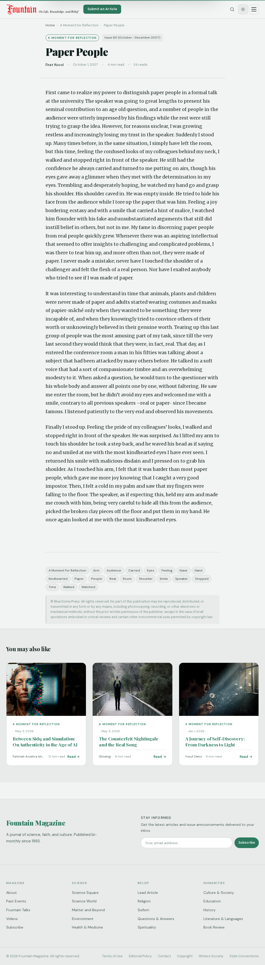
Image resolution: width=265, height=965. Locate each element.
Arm (96, 570)
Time (52, 587)
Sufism (143, 910)
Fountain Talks (18, 910)
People (96, 579)
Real (112, 579)
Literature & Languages (223, 918)
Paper (79, 579)
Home (50, 25)
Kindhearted (58, 579)
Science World (84, 901)
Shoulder (146, 579)
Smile (164, 579)
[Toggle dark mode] (243, 9)
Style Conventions (244, 956)
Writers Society (211, 956)
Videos (12, 918)
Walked (68, 587)
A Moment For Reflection (67, 570)
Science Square (85, 892)
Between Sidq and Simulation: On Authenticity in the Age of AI (45, 741)
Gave (183, 570)
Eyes (150, 570)
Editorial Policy (140, 956)
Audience (114, 570)
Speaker (181, 579)
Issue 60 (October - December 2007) (132, 38)
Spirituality (147, 927)
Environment (82, 918)
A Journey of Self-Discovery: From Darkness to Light (215, 741)
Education (212, 901)
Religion (144, 901)
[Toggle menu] (254, 9)
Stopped (202, 579)
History (209, 910)
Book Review (214, 927)
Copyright (185, 956)
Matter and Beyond (88, 910)
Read (71, 756)
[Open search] (232, 9)
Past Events (16, 901)
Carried (134, 570)
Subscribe (246, 842)
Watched (88, 587)
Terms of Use (112, 956)
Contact (164, 956)
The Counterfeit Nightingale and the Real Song (128, 741)
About (11, 892)
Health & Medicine (87, 927)
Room (127, 579)
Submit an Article (102, 9)
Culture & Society (218, 892)
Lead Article (148, 892)
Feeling (166, 570)
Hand (198, 570)
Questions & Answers (156, 918)
